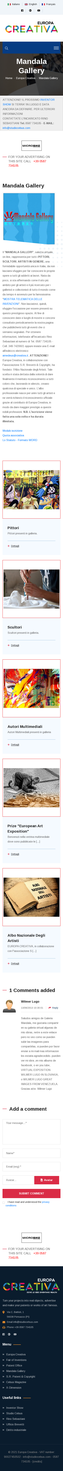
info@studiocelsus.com (16, 128)
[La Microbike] (31, 146)
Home (8, 78)
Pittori (13, 528)
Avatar (48, 1180)
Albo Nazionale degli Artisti (26, 938)
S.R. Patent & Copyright (20, 1376)
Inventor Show (14, 1407)
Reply (55, 1007)
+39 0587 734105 (23, 1327)
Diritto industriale (16, 1430)
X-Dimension (13, 1387)
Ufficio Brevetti (15, 1424)
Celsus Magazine (16, 1382)
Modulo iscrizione (13, 430)
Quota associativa (13, 435)
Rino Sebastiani (15, 1418)
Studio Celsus (14, 1413)
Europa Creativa (25, 78)
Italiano (15, 4)
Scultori (15, 627)
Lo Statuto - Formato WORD (20, 440)
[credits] (37, 1461)
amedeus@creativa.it (15, 355)
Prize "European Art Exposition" (25, 828)
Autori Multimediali (25, 727)
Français (50, 4)
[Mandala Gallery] (29, 218)
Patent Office (14, 1365)
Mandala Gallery (48, 78)
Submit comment (31, 1193)
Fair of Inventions (16, 1360)
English (32, 4)
